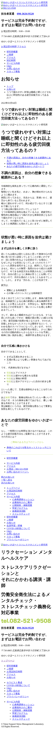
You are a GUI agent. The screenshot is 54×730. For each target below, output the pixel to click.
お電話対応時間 (14, 491)
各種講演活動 (18, 511)
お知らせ (11, 522)
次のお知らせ (7, 483)
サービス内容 (13, 63)
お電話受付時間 (9, 46)
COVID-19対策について (18, 528)
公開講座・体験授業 (22, 505)
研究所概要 (12, 51)
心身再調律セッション (23, 499)
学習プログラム (20, 508)
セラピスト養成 (14, 682)
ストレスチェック (21, 514)
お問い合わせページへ (18, 472)
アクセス (21, 46)
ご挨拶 (10, 54)
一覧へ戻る (6, 480)
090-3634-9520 (25, 13)
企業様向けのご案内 (22, 502)
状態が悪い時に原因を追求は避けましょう (28, 163)
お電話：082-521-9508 (17, 469)
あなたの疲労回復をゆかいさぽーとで (25, 166)
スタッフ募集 (13, 71)
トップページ (13, 488)
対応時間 (11, 60)
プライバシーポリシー (18, 539)
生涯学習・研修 (14, 525)
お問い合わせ (13, 68)
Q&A (9, 66)
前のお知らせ (7, 477)
